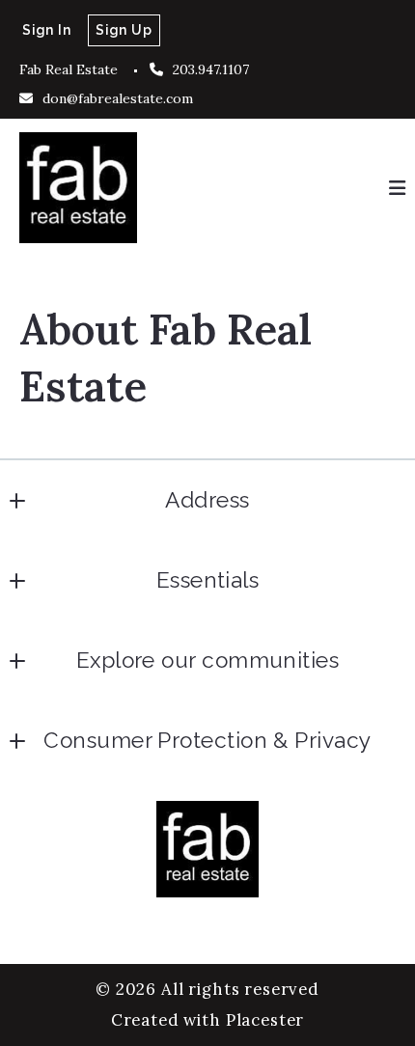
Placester (265, 1020)
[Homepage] (78, 187)
